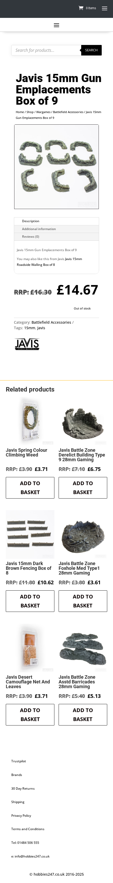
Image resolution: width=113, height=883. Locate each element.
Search (91, 50)
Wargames (43, 112)
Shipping (17, 802)
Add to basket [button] (30, 488)
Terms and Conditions (27, 829)
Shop (30, 112)
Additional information (39, 229)
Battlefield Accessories (68, 112)
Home (20, 112)
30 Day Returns (23, 788)
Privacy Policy (21, 815)
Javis (41, 327)
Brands (16, 775)
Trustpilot (18, 761)
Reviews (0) (30, 236)
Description (30, 221)
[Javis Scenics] (27, 345)
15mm (29, 327)
